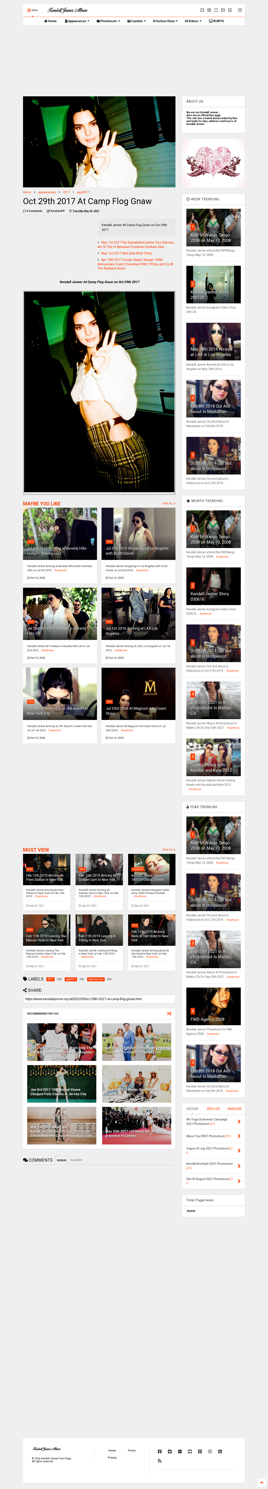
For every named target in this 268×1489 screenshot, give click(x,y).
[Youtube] (216, 10)
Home (52, 21)
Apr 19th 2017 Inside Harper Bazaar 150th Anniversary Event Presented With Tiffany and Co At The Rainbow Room (135, 264)
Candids (136, 21)
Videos (193, 21)
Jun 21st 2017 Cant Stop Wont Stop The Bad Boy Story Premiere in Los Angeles (61, 1050)
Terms (132, 1450)
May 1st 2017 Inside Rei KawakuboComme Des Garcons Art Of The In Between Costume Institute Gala (61, 1131)
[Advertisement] (134, 61)
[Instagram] (210, 1451)
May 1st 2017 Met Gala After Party (126, 253)
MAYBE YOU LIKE (42, 504)
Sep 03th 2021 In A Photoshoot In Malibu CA (210, 708)
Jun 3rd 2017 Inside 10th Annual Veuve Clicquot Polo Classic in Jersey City (135, 1050)
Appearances (76, 21)
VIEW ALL (168, 503)
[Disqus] (99, 1220)
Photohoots (108, 21)
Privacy (112, 1457)
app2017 (83, 192)
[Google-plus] (209, 10)
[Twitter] (202, 10)
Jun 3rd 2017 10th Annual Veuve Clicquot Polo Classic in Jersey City (58, 1092)
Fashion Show (165, 21)
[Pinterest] (230, 10)
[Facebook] (223, 10)
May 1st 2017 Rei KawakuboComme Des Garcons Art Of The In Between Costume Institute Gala (136, 244)
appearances (47, 192)
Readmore (61, 570)
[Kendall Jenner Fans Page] (67, 11)
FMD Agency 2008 (207, 1019)
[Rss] (240, 10)
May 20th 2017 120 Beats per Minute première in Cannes (133, 1133)
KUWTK (218, 21)
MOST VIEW (36, 850)
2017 (66, 192)
